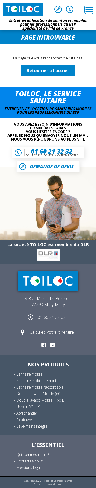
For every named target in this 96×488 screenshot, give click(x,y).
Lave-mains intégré (32, 426)
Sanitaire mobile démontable (39, 380)
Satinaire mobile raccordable (40, 387)
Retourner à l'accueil (48, 70)
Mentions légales (30, 467)
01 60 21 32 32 (69, 9)
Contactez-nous (29, 461)
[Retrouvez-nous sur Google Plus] (52, 345)
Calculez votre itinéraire (52, 332)
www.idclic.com (55, 484)
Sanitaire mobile (29, 374)
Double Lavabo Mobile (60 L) (40, 393)
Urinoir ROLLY (28, 406)
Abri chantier (26, 413)
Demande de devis (58, 9)
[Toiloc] (23, 9)
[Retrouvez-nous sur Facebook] (43, 345)
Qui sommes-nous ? (32, 454)
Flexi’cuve (24, 419)
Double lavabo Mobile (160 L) (40, 400)
